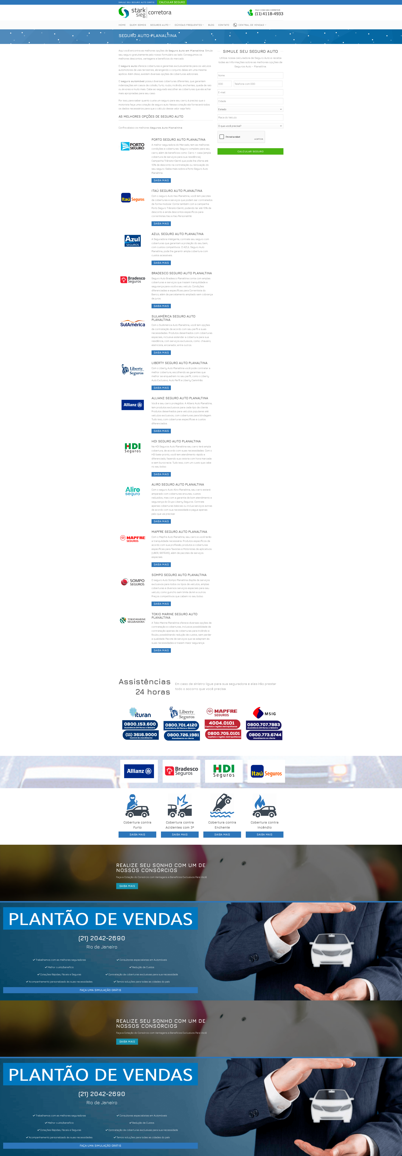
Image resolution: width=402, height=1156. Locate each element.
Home (122, 25)
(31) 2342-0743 (102, 938)
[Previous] (126, 726)
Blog (211, 25)
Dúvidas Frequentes (188, 25)
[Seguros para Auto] (145, 12)
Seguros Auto (159, 25)
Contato (223, 25)
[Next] (276, 726)
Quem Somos (138, 25)
